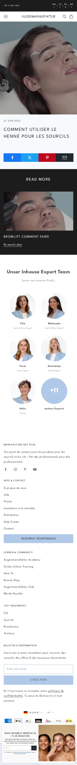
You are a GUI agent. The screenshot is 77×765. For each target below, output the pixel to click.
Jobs (6, 495)
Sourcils (9, 620)
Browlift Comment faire (26, 236)
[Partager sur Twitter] (29, 157)
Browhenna (11, 626)
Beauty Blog (11, 580)
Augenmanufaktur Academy (22, 560)
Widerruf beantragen (38, 538)
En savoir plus (13, 244)
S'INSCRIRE (38, 680)
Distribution (11, 515)
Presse (8, 501)
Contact (9, 528)
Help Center (11, 522)
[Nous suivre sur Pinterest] (25, 469)
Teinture (9, 633)
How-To (9, 573)
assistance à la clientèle (19, 508)
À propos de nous (15, 488)
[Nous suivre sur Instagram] (15, 469)
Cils (6, 613)
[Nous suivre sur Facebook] (5, 469)
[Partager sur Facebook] (12, 157)
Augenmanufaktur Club (19, 587)
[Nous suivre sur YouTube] (35, 469)
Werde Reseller (13, 593)
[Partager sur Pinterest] (47, 157)
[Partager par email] (64, 157)
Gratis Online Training (18, 566)
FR (49, 713)
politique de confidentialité (24, 752)
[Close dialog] (73, 724)
